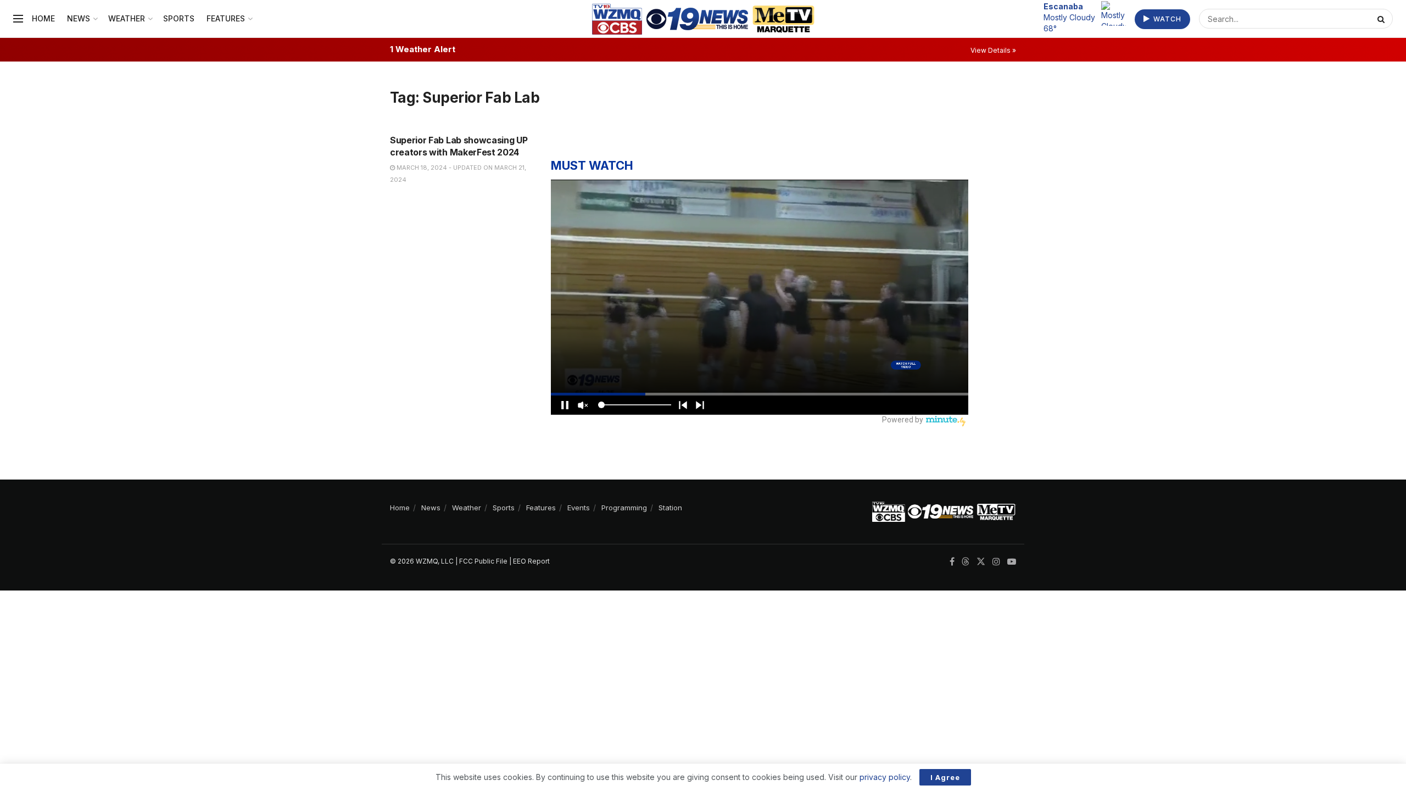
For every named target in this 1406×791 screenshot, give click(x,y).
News (78, 18)
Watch (1166, 19)
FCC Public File (483, 561)
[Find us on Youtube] (1011, 561)
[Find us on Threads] (965, 562)
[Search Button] (1382, 19)
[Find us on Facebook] (952, 561)
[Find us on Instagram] (996, 561)
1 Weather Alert (422, 49)
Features (226, 18)
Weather (126, 18)
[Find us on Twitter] (981, 561)
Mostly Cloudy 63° (1069, 17)
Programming (624, 507)
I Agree (945, 777)
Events (578, 507)
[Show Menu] (18, 19)
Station (670, 507)
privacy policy (885, 777)
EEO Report (531, 561)
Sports (178, 18)
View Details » (993, 50)
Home (43, 18)
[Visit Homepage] (703, 19)
